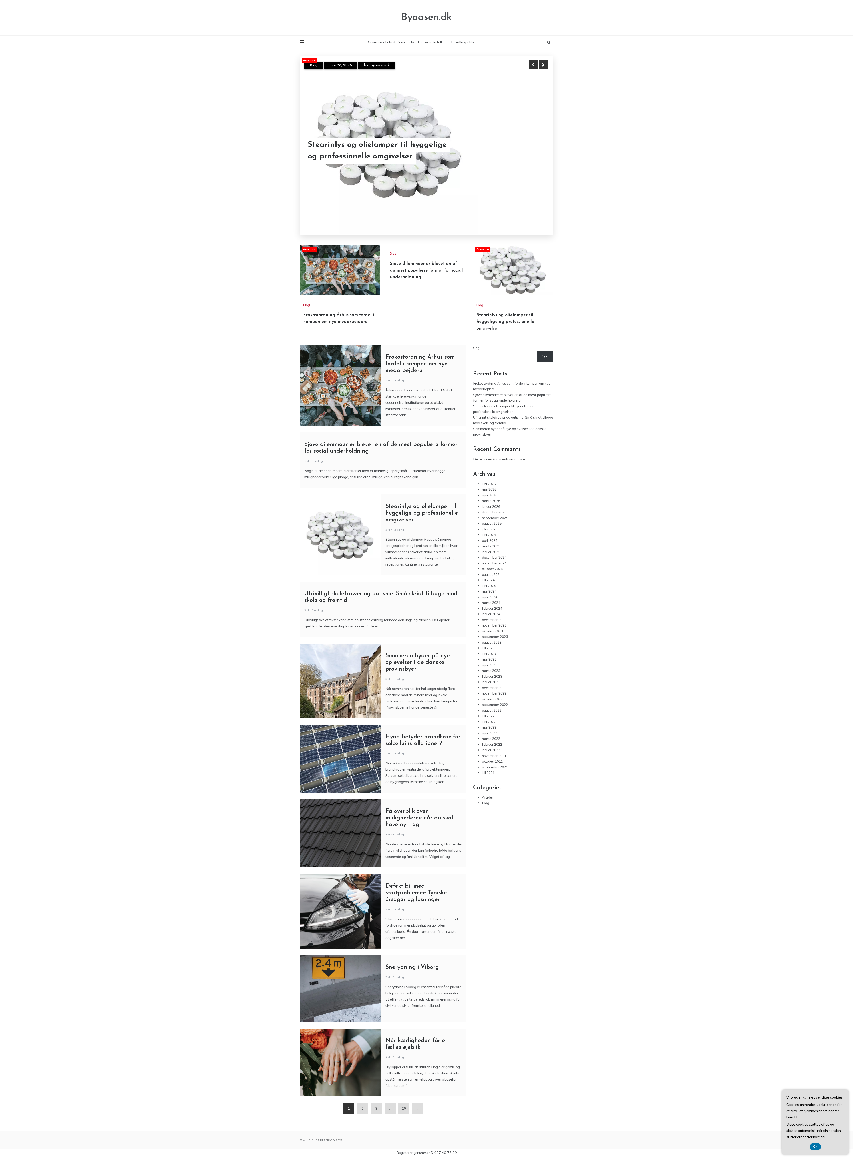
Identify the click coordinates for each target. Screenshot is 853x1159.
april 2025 (489, 534)
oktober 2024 (492, 562)
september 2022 (495, 698)
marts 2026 (491, 494)
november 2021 (494, 749)
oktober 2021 (492, 754)
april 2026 (489, 488)
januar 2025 (491, 545)
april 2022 (489, 726)
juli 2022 (488, 709)
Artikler (487, 790)
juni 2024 (489, 579)
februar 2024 (492, 601)
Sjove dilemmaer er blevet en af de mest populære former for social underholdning (426, 263)
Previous (533, 64)
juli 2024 (488, 573)
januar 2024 (491, 607)
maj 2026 (489, 482)
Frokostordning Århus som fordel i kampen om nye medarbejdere (420, 357)
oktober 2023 (492, 624)
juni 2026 (489, 477)
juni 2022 (489, 715)
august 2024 (492, 568)
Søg (476, 341)
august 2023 (492, 635)
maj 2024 (489, 584)
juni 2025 (489, 528)
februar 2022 (492, 737)
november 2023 (494, 618)
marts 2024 (491, 596)
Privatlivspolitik (462, 42)
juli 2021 (488, 766)
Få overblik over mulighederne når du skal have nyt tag (419, 811)
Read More (535, 156)
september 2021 (495, 760)
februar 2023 (492, 669)
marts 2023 (491, 664)
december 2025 (494, 505)
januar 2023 (491, 675)
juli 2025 (488, 522)
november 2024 (494, 556)
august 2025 (492, 516)
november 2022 (494, 686)
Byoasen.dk (426, 17)
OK (815, 1146)
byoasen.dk (380, 69)
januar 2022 (491, 743)
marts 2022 (491, 732)
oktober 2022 (492, 692)
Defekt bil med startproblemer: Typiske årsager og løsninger (416, 886)
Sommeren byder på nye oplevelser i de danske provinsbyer (417, 655)
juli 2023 (488, 641)
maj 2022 (489, 720)
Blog (313, 69)
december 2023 (494, 613)
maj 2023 (489, 652)
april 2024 (489, 590)
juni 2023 (489, 647)
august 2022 (492, 703)
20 (404, 1101)
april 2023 (489, 658)
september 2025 (495, 511)
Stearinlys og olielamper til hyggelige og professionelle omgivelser (377, 156)
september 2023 (495, 630)
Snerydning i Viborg (412, 960)
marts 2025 (491, 539)
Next (543, 64)
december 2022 (494, 681)
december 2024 (494, 550)
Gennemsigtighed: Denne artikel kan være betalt (405, 42)
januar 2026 (491, 500)
